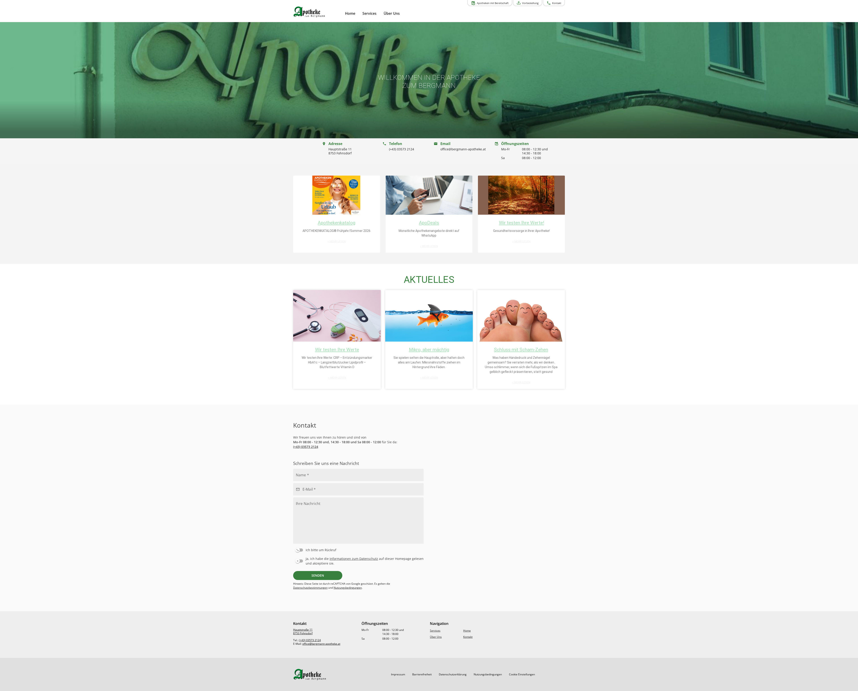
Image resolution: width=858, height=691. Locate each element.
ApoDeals (429, 222)
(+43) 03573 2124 (305, 447)
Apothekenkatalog (336, 222)
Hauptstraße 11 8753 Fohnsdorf (303, 631)
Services (435, 630)
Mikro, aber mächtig (429, 349)
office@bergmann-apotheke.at (321, 644)
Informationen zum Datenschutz (354, 559)
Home (467, 630)
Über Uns (436, 637)
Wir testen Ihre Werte (337, 349)
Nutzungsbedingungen (348, 588)
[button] (337, 151)
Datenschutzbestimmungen (310, 588)
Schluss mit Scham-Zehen (521, 349)
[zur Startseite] (317, 11)
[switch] (357, 549)
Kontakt (468, 637)
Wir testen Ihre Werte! (521, 222)
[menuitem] (350, 13)
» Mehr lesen (337, 241)
